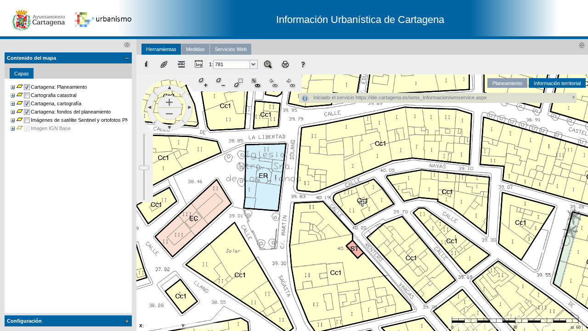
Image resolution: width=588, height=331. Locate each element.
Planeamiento (507, 83)
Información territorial (557, 83)
